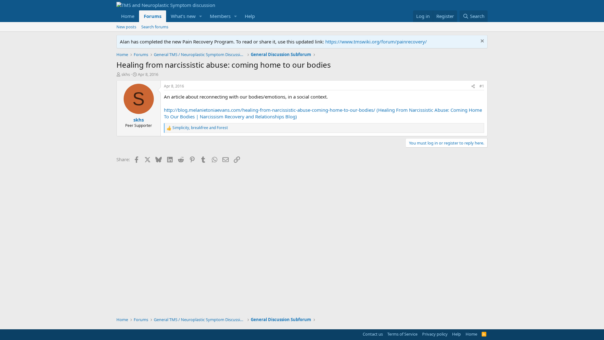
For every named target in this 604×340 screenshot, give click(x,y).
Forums (152, 16)
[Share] (473, 86)
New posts (126, 27)
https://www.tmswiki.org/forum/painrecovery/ (376, 41)
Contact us (373, 334)
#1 (481, 86)
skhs (125, 74)
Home (127, 16)
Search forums (154, 27)
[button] (200, 16)
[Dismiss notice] (481, 41)
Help (250, 16)
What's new (183, 16)
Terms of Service (402, 334)
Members (220, 16)
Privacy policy (435, 334)
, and (200, 127)
